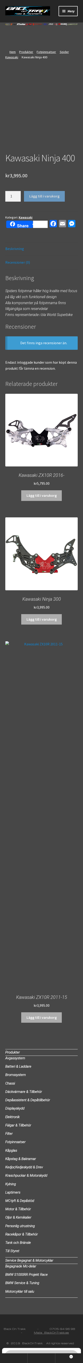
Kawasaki (11, 57)
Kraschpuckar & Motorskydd (26, 1175)
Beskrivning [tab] (14, 248)
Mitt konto (14, 1358)
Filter (9, 1134)
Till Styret (12, 1251)
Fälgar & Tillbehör (18, 1125)
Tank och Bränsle (18, 1243)
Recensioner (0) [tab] (17, 262)
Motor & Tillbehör (18, 1209)
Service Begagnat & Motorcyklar (29, 1260)
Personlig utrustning (20, 1226)
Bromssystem (15, 1075)
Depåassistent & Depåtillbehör (27, 1100)
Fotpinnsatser (46, 52)
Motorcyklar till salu (19, 1291)
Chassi (10, 1083)
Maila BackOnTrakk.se (51, 1332)
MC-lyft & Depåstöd (19, 1201)
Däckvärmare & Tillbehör (23, 1092)
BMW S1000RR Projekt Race (26, 1274)
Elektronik (12, 1117)
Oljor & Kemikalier (18, 1217)
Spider (64, 52)
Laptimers (12, 1192)
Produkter (26, 52)
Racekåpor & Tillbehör (21, 1234)
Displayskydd (14, 1108)
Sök (41, 1358)
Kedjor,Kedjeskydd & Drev (24, 1167)
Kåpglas (11, 1150)
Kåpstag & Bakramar (20, 1159)
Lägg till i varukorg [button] (42, 495)
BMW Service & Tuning (22, 1283)
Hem (12, 52)
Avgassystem (15, 1058)
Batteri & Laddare (18, 1066)
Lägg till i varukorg (44, 196)
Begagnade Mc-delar (20, 1266)
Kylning (10, 1184)
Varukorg (63, 1355)
